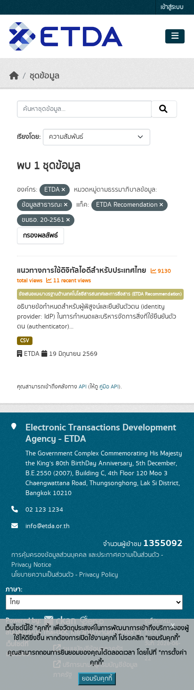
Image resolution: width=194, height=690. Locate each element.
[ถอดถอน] (63, 190)
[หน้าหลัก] (14, 76)
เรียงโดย (28, 137)
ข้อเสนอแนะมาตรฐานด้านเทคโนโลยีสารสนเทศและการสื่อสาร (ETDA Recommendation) (100, 294)
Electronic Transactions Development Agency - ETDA (100, 433)
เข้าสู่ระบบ (172, 7)
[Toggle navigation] (175, 36)
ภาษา (13, 589)
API (83, 386)
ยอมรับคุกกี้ (97, 678)
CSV (24, 341)
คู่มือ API (109, 386)
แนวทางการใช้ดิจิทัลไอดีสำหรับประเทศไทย (82, 270)
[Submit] (164, 109)
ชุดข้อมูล (44, 76)
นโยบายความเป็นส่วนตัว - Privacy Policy (64, 575)
